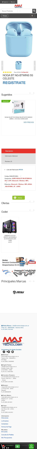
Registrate (5, 2)
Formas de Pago (6, 427)
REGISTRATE (14, 82)
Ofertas (20, 198)
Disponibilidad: (17, 72)
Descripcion (9, 151)
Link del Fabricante (12, 170)
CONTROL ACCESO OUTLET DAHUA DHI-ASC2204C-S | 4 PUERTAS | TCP (10, 238)
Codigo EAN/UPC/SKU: (11, 176)
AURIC (18, 186)
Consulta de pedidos (7, 435)
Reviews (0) (8, 161)
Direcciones (4, 418)
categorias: (8, 178)
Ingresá (13, 2)
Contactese (4, 424)
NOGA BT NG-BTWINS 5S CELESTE (18, 76)
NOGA (21, 170)
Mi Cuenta (4, 432)
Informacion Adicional (11, 156)
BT (15, 186)
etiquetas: (8, 184)
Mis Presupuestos (6, 437)
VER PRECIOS (29, 122)
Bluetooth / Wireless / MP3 (20, 180)
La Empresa (5, 421)
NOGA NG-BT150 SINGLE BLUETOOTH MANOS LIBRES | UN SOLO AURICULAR (18, 118)
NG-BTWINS (9, 186)
